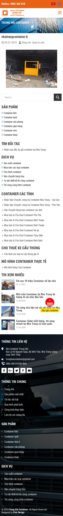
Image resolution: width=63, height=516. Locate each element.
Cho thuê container (12, 171)
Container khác (11, 134)
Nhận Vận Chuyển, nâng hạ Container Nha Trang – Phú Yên (32, 204)
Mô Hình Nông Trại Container (17, 267)
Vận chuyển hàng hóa (14, 176)
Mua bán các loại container (16, 167)
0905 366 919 (17, 3)
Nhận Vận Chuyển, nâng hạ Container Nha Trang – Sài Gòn (31, 199)
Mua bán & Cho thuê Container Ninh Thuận (24, 225)
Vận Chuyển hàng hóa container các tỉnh (23, 209)
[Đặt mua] (46, 291)
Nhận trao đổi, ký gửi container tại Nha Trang (25, 149)
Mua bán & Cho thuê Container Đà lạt (21, 230)
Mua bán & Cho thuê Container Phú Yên (22, 215)
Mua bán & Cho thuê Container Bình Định (23, 240)
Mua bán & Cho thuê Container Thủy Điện (23, 235)
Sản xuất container (12, 163)
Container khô (10, 112)
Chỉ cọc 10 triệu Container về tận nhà (36, 280)
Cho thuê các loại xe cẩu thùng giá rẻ (21, 254)
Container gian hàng (13, 126)
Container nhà (10, 130)
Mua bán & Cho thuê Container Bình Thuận (24, 220)
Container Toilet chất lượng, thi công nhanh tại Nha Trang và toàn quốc (35, 322)
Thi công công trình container (17, 184)
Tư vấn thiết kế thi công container (19, 180)
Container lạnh (10, 117)
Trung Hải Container (18, 509)
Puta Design (18, 512)
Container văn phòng (13, 121)
